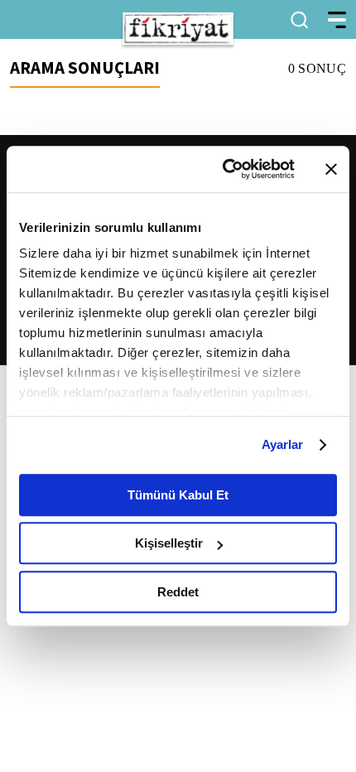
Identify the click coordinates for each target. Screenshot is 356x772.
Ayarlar (283, 444)
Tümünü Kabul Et (178, 495)
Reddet (178, 592)
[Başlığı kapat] (331, 169)
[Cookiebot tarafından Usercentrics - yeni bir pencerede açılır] (224, 169)
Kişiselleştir (169, 543)
